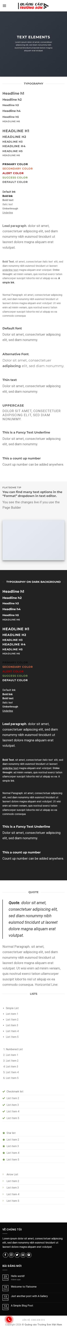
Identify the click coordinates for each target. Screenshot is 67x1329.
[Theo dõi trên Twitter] (17, 1255)
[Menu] (4, 6)
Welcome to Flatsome (24, 1286)
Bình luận (16, 1280)
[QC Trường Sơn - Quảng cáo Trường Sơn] (33, 5)
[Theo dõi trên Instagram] (11, 1255)
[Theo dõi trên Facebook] (5, 1255)
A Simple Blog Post (22, 1305)
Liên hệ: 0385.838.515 (33, 1320)
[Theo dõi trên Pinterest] (29, 1255)
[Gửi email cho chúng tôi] (23, 1255)
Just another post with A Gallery (29, 1296)
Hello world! (18, 1276)
